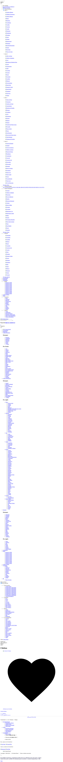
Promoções (5, 279)
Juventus (7, 389)
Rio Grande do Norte (9, 369)
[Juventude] (7, 76)
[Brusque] (7, 110)
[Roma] (7, 228)
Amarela (7, 618)
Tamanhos (6, 597)
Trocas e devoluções (9, 729)
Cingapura (10, 435)
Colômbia (10, 418)
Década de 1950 (8, 288)
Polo (6, 305)
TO (43, 187)
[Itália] (6, 264)
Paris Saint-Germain (9, 395)
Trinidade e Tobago (11, 448)
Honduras (10, 425)
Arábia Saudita (11, 500)
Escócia (9, 462)
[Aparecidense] (8, 106)
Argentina (10, 414)
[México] (7, 268)
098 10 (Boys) (8, 605)
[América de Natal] (9, 103)
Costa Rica (10, 419)
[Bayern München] (9, 196)
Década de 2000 (8, 293)
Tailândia (9, 440)
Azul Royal (7, 626)
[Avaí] (6, 60)
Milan (6, 394)
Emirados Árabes (11, 503)
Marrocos (10, 407)
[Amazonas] (8, 101)
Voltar (1, 639)
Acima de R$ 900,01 (9, 596)
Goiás (6, 357)
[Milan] (7, 215)
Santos (6, 343)
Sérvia (9, 490)
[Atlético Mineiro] (9, 16)
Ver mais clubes (6, 185)
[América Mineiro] (9, 12)
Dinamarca (10, 461)
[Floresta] (7, 118)
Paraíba (6, 364)
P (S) (6, 598)
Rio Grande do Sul (9, 370)
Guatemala (10, 424)
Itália (9, 478)
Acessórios (6, 297)
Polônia (9, 484)
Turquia (9, 493)
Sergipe (6, 376)
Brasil (6, 519)
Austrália (9, 496)
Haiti (9, 446)
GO (16, 187)
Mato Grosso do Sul (9, 360)
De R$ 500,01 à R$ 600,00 (10, 592)
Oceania (7, 495)
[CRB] (6, 68)
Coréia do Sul (10, 436)
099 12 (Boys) (8, 606)
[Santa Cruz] (8, 172)
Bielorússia (10, 456)
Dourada (7, 630)
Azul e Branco (8, 623)
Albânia (9, 450)
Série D (5, 141)
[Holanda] (7, 260)
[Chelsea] (7, 203)
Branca (6, 627)
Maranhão (7, 358)
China (9, 434)
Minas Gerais (8, 361)
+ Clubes (7, 344)
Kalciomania (7, 610)
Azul (6, 619)
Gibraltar (9, 468)
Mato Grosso (7, 359)
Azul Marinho (8, 624)
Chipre (9, 459)
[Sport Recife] (8, 89)
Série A (5, 10)
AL (5, 187)
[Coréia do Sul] (8, 247)
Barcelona (7, 385)
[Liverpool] (7, 209)
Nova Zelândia (11, 497)
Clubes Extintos (6, 294)
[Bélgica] (7, 241)
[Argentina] (7, 237)
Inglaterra (10, 472)
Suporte (6, 310)
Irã (8, 504)
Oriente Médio (8, 498)
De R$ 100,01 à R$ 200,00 (10, 587)
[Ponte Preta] (8, 85)
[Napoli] (7, 217)
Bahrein (9, 501)
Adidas (6, 609)
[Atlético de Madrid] (9, 192)
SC (39, 187)
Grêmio (6, 341)
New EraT (7, 614)
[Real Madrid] (8, 225)
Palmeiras (7, 339)
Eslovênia (10, 463)
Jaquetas (7, 302)
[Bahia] (7, 18)
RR (36, 187)
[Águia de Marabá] (9, 143)
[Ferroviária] (8, 162)
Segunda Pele (8, 301)
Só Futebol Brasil (6, 721)
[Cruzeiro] (7, 26)
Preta (6, 631)
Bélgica (9, 454)
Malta (9, 481)
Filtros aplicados (5, 583)
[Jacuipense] (8, 170)
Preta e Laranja (8, 635)
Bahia (6, 353)
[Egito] (6, 252)
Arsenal (6, 383)
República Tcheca (11, 486)
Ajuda (6, 311)
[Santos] (7, 47)
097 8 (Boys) (8, 604)
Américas (7, 413)
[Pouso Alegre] (8, 128)
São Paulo (7, 340)
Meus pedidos (8, 733)
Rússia (9, 489)
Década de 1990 (8, 292)
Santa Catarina (8, 374)
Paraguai (9, 428)
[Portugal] (7, 270)
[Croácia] (7, 250)
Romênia (9, 487)
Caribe (6, 441)
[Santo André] (8, 174)
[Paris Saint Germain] (9, 221)
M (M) (6, 599)
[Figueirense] (8, 116)
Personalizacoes (8, 730)
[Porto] (6, 223)
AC (3, 187)
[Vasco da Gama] (8, 51)
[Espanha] (7, 254)
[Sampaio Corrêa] (9, 87)
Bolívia (9, 415)
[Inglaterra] (7, 262)
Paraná (6, 365)
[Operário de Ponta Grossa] (10, 124)
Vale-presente (8, 731)
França (9, 467)
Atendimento (7, 312)
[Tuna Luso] (8, 180)
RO (34, 187)
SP (42, 187)
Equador (9, 422)
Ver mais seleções (6, 277)
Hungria (9, 471)
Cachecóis (7, 299)
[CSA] (6, 114)
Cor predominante (7, 617)
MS (21, 187)
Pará (6, 363)
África (6, 402)
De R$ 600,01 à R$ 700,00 (10, 593)
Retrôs (5, 281)
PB (26, 187)
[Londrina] (7, 78)
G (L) (6, 600)
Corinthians (7, 338)
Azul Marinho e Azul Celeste (11, 625)
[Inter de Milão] (8, 205)
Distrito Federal (8, 355)
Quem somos (8, 726)
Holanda (9, 470)
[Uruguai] (7, 274)
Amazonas (7, 352)
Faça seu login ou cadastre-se (8, 6)
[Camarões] (7, 245)
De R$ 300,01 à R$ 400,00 (10, 589)
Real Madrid (7, 396)
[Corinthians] (8, 22)
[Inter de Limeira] (9, 168)
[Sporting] (7, 230)
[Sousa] (7, 176)
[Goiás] (7, 37)
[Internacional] (8, 41)
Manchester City (8, 392)
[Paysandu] (7, 126)
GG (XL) (7, 602)
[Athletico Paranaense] (10, 14)
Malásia (9, 439)
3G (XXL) (7, 603)
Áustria (9, 452)
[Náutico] (7, 122)
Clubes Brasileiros (8, 9)
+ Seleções (7, 536)
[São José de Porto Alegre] (10, 135)
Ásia (6, 433)
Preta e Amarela (8, 633)
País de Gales (10, 483)
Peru (9, 429)
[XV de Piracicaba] (9, 182)
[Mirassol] (7, 81)
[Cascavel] (7, 158)
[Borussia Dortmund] (9, 201)
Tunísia (9, 412)
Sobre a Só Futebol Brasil (10, 315)
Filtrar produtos (3, 581)
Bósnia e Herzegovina (12, 457)
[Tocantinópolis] (8, 178)
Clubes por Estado (8, 186)
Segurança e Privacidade (10, 314)
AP (8, 187)
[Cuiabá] (7, 28)
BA (10, 187)
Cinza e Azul (7, 629)
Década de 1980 (8, 291)
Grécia (9, 469)
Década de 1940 (8, 287)
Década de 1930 (8, 285)
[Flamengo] (7, 31)
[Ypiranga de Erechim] (10, 139)
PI (28, 187)
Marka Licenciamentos (9, 612)
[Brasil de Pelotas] (9, 151)
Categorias (2, 326)
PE (27, 187)
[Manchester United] (9, 213)
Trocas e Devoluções (9, 316)
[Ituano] (7, 74)
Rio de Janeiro (8, 368)
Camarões (7, 520)
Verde (6, 637)
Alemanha (10, 451)
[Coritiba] (7, 24)
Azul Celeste (7, 620)
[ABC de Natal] (8, 56)
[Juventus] (7, 207)
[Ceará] (7, 64)
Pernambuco (7, 366)
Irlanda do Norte (11, 474)
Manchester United (9, 393)
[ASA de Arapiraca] (9, 147)
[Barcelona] (7, 194)
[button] (31, 681)
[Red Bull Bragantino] (9, 45)
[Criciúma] (7, 70)
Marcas (5, 608)
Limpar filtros (5, 639)
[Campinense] (8, 155)
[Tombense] (7, 91)
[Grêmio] (7, 39)
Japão (9, 438)
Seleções (6, 233)
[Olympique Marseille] (10, 219)
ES (14, 187)
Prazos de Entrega (8, 313)
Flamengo (7, 337)
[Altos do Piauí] (8, 99)
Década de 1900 (8, 282)
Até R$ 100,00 (8, 586)
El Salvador (10, 420)
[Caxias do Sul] (8, 160)
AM (7, 187)
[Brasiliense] (8, 153)
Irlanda (9, 473)
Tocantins (7, 377)
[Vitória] (7, 95)
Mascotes (7, 300)
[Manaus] (7, 120)
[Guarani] (7, 72)
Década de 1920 (8, 284)
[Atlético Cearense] (9, 149)
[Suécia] (7, 272)
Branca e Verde (8, 628)
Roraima (7, 372)
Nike (6, 615)
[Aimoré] (7, 145)
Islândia (9, 475)
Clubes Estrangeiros (8, 188)
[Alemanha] (7, 235)
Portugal (9, 485)
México (9, 426)
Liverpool (7, 390)
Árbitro (6, 306)
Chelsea (6, 387)
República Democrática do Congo (14, 408)
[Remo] (7, 130)
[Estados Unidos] (8, 256)
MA (18, 187)
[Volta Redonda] (8, 137)
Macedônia (10, 480)
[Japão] (7, 266)
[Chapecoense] (8, 66)
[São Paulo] (7, 49)
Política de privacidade (9, 725)
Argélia (9, 405)
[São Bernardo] (8, 133)
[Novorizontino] (8, 83)
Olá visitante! (5, 5)
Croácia (9, 460)
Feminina (7, 308)
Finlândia (10, 465)
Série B (5, 54)
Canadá (9, 416)
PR (30, 187)
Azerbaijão (10, 453)
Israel (9, 476)
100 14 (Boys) (8, 607)
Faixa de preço (7, 585)
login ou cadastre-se (10, 322)
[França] (7, 258)
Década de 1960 (8, 289)
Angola (9, 404)
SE (40, 187)
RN (33, 187)
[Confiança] (7, 112)
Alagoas (7, 349)
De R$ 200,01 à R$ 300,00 (10, 588)
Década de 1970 (8, 290)
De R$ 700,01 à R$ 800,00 (10, 594)
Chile (9, 417)
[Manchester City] (9, 211)
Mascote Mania (8, 613)
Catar (9, 502)
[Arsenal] (7, 190)
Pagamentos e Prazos (9, 722)
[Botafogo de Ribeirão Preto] (11, 62)
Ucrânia (9, 494)
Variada (6, 636)
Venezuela (10, 431)
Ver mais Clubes (6, 232)
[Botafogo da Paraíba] (9, 108)
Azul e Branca (8, 622)
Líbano (9, 507)
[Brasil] (7, 243)
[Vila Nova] (7, 93)
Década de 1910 (8, 283)
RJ (31, 187)
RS (37, 187)
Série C (5, 97)
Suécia (9, 491)
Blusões (6, 303)
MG (19, 187)
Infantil (6, 309)
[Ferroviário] (8, 164)
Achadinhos (5, 280)
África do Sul (10, 403)
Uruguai (9, 430)
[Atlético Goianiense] (9, 58)
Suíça (9, 492)
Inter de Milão (8, 388)
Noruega (9, 482)
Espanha (9, 464)
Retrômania (7, 616)
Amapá (6, 351)
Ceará (6, 354)
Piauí (6, 367)
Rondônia (7, 371)
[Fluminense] (8, 33)
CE (11, 187)
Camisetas (7, 304)
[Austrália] (7, 239)
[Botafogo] (7, 20)
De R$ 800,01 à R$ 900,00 (10, 595)
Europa (6, 449)
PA (24, 187)
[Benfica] (7, 198)
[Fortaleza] (7, 35)
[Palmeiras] (7, 43)
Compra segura (8, 724)
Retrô (4, 551)
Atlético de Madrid (9, 384)
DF (13, 187)
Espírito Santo (8, 356)
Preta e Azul (7, 634)
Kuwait (9, 506)
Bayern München (8, 386)
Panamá (9, 427)
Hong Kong (10, 437)
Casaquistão (10, 458)
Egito (9, 406)
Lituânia (9, 479)
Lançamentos (5, 278)
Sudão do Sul (10, 411)
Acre (6, 348)
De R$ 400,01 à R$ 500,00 (10, 590)
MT (23, 187)
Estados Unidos (11, 423)
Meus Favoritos (6, 7)
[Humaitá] (7, 166)
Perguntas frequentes (9, 728)
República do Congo (12, 409)
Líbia (9, 508)
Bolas (4, 295)
